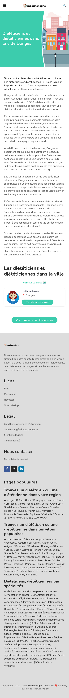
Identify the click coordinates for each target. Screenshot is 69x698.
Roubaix (60, 564)
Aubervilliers (49, 543)
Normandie (10, 514)
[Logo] (34, 5)
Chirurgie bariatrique (31, 605)
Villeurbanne (11, 574)
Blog (6, 388)
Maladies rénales (48, 623)
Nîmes (47, 560)
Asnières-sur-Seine (29, 543)
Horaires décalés (14, 616)
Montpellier (32, 557)
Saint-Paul (53, 567)
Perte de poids (21, 634)
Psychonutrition (12, 637)
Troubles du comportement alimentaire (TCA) (30, 660)
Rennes (49, 564)
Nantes (30, 560)
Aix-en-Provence (13, 539)
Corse (45, 504)
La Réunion (19, 511)
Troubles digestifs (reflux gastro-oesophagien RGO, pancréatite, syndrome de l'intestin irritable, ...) (34, 655)
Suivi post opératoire (31, 648)
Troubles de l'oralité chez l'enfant (33, 651)
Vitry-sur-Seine (28, 574)
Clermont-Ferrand (31, 550)
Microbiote (10, 627)
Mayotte (46, 511)
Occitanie (47, 514)
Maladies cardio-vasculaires (19, 620)
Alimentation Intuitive (43, 595)
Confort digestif (52, 605)
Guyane (24, 507)
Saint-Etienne (37, 567)
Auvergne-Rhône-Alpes (17, 500)
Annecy (50, 539)
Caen (16, 550)
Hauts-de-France (39, 507)
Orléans (57, 560)
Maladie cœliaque (48, 616)
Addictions (10, 591)
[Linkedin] (21, 469)
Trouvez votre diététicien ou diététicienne (27, 78)
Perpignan (17, 564)
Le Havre (21, 553)
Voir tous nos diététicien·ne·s (34, 320)
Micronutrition (25, 627)
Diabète (41, 609)
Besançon (20, 546)
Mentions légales (13, 435)
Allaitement (27, 602)
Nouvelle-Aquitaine (29, 514)
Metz (21, 557)
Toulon (22, 571)
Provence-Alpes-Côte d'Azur (30, 518)
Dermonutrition (27, 609)
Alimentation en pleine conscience (37, 591)
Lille (42, 553)
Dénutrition (10, 609)
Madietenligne (35, 685)
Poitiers (29, 564)
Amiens (29, 539)
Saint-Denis (21, 567)
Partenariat (10, 394)
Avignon (8, 546)
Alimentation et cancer (16, 595)
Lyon (61, 553)
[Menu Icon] (4, 5)
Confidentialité (12, 440)
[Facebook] (7, 469)
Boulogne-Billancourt (53, 546)
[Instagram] (14, 469)
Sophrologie (10, 648)
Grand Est (55, 504)
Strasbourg (10, 571)
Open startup (11, 405)
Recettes (9, 400)
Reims (39, 564)
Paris (7, 564)
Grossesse (58, 612)
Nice (39, 560)
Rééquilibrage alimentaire (37, 637)
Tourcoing (45, 571)
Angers (40, 539)
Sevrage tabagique (39, 644)
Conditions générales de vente (21, 429)
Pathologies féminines (16, 630)
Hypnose (31, 616)
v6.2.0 (45, 688)
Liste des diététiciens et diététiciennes (32, 80)
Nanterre (19, 560)
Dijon (56, 550)
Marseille (10, 557)
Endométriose (42, 612)
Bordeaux (33, 546)
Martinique (34, 511)
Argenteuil (10, 543)
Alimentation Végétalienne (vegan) (23, 598)
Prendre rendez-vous (37, 302)
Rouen (9, 567)
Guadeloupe (10, 507)
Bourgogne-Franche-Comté (48, 500)
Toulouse (33, 571)
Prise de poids (40, 634)
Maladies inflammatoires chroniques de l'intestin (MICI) (34, 621)
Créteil (47, 550)
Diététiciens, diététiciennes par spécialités (31, 583)
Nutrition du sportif (45, 627)
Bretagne (10, 504)
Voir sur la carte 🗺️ (34, 282)
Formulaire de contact (16, 459)
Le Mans (33, 553)
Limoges (52, 553)
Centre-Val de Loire (29, 504)
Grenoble (9, 553)
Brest (8, 550)
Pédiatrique (37, 630)
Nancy (8, 560)
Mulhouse (58, 557)
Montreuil (46, 557)
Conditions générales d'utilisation (22, 424)
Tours (56, 571)
